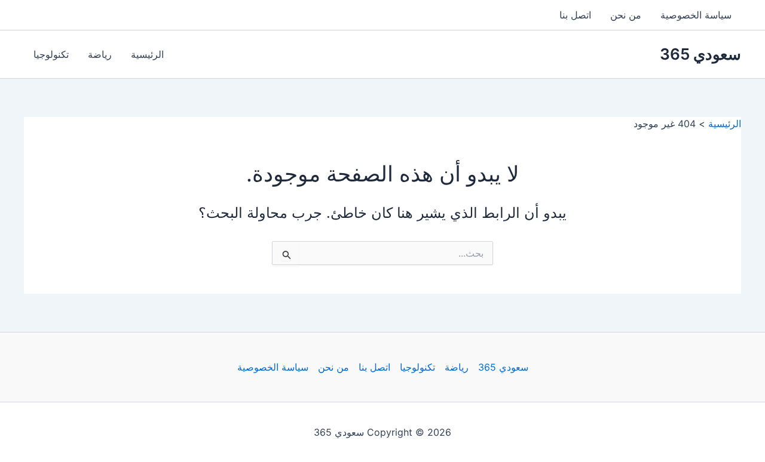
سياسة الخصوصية (696, 15)
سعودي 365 (700, 54)
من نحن (625, 15)
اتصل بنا (575, 15)
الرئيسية (147, 54)
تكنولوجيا (51, 54)
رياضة (100, 54)
